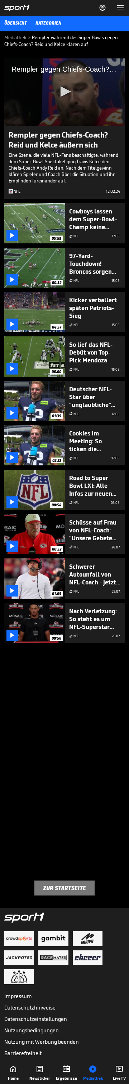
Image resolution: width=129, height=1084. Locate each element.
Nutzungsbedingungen (31, 1030)
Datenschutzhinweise (30, 1007)
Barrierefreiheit (23, 1053)
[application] (64, 92)
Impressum (18, 996)
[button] (64, 91)
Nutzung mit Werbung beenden (41, 1041)
